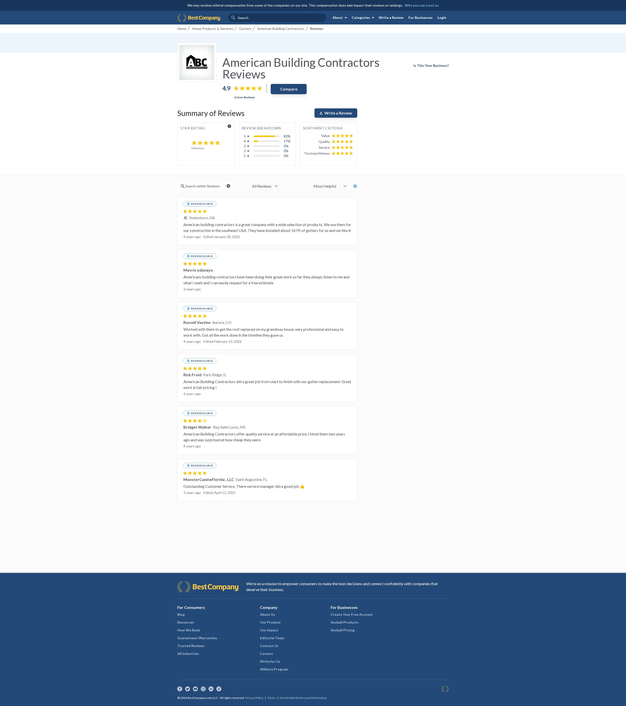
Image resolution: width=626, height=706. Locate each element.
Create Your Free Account (352, 614)
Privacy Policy (254, 698)
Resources (185, 622)
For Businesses (420, 17)
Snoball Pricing (343, 630)
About (341, 18)
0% (286, 146)
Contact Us (269, 646)
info (229, 126)
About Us (267, 614)
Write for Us (270, 661)
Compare (288, 89)
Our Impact (269, 630)
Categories (364, 18)
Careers (266, 653)
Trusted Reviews (190, 646)
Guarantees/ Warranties (197, 638)
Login (441, 17)
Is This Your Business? (431, 65)
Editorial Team (272, 638)
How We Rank (188, 630)
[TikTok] (218, 688)
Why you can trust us (422, 5)
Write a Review (391, 17)
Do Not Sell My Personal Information (303, 698)
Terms (271, 698)
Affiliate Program (274, 669)
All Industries (188, 653)
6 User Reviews (244, 97)
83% (287, 136)
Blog (181, 614)
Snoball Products (344, 622)
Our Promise (270, 622)
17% (287, 141)
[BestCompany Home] (198, 18)
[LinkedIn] (211, 688)
